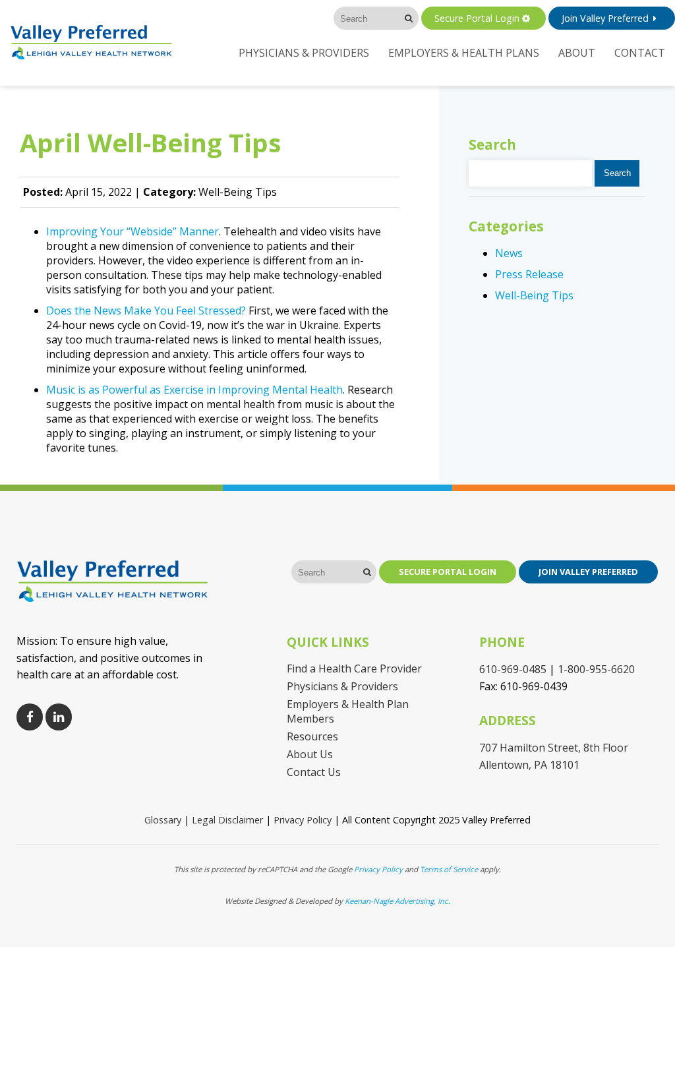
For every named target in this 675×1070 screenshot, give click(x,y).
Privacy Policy (303, 820)
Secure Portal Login (476, 18)
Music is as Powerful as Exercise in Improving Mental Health (194, 389)
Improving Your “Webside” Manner (132, 231)
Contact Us (314, 772)
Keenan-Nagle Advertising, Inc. (397, 901)
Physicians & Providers (304, 52)
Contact (639, 52)
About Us (310, 754)
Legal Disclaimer (227, 820)
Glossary (162, 820)
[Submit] (409, 18)
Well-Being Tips (534, 295)
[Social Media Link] (29, 716)
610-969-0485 (512, 669)
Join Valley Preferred (605, 18)
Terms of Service (449, 869)
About (576, 52)
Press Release (529, 274)
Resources (312, 736)
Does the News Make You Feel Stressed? (146, 310)
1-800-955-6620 (596, 669)
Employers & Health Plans (463, 52)
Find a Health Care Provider (354, 668)
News (509, 253)
